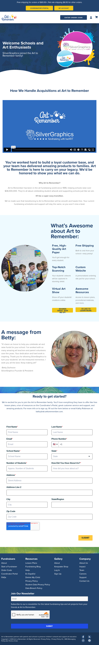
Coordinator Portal (9, 573)
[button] (91, 17)
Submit (49, 626)
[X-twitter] (89, 637)
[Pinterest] (89, 640)
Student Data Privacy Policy (37, 584)
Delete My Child (32, 577)
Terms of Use (13, 641)
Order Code (6, 570)
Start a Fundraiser (9, 566)
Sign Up (57, 573)
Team (81, 570)
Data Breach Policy (33, 588)
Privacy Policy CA (57, 639)
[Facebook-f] (83, 637)
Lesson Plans (31, 563)
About (4, 563)
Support (82, 577)
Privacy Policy (31, 581)
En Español (30, 573)
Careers (82, 573)
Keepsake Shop (61, 566)
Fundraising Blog (33, 566)
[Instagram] (83, 640)
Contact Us (84, 581)
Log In (57, 570)
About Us (83, 563)
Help (27, 570)
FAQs (3, 577)
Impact (82, 566)
